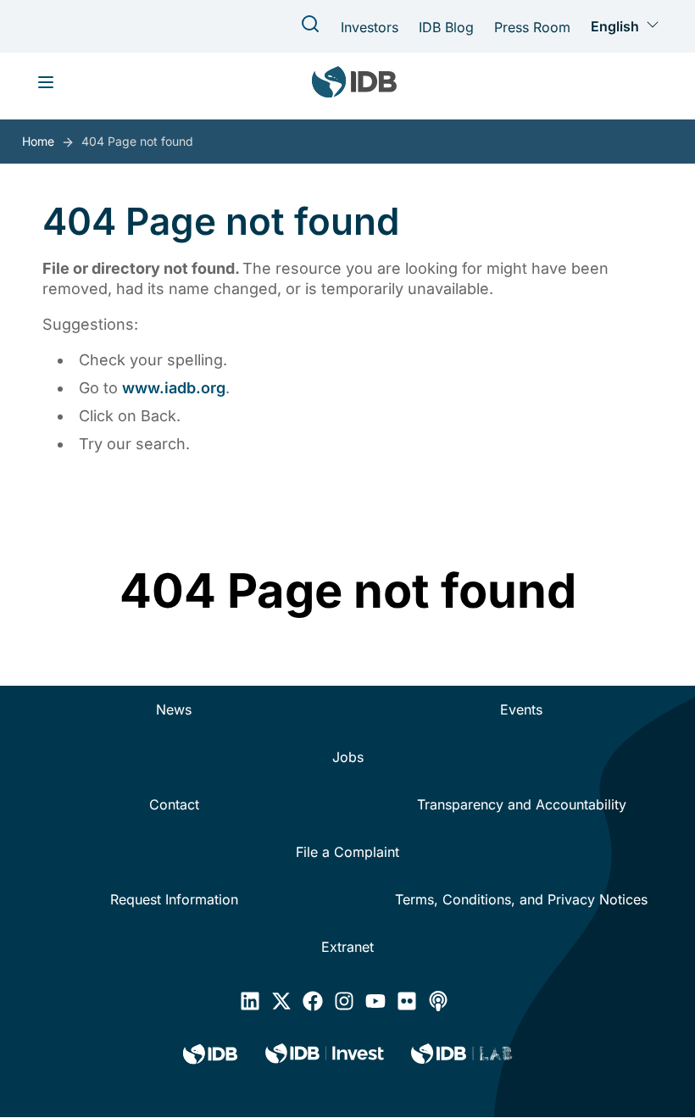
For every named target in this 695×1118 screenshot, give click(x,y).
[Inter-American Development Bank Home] (354, 85)
